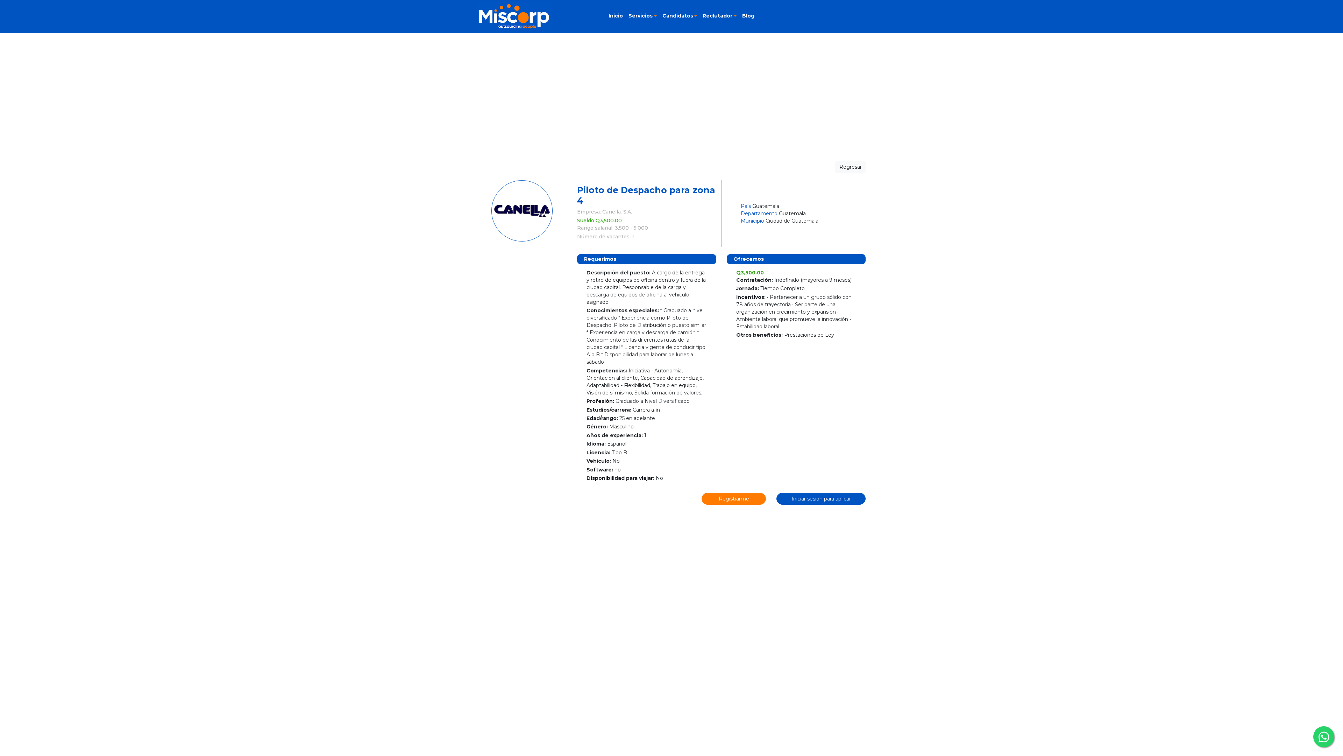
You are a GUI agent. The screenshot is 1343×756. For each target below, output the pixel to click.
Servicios (640, 16)
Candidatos (677, 16)
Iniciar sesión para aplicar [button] (821, 499)
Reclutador (717, 16)
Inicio (616, 16)
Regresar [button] (850, 167)
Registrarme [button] (734, 499)
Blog (748, 16)
